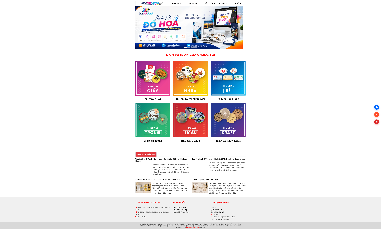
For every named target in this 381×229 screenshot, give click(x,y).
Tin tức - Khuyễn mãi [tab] (146, 154)
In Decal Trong (153, 140)
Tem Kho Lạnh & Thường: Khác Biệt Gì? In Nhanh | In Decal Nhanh (218, 159)
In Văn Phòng (209, 3)
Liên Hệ (213, 207)
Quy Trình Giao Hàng (180, 210)
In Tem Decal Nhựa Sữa (190, 98)
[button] (143, 27)
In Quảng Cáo (192, 3)
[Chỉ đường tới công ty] (376, 121)
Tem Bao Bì (176, 3)
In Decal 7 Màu (190, 140)
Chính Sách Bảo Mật (217, 212)
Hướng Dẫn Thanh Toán (181, 212)
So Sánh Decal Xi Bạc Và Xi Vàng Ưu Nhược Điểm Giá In (157, 180)
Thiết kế (239, 3)
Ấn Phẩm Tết (225, 3)
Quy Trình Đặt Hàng (179, 207)
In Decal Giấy (152, 98)
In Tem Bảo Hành (228, 98)
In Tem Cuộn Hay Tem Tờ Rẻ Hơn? (205, 180)
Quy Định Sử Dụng (217, 210)
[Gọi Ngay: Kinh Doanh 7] (376, 114)
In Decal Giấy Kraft (228, 140)
